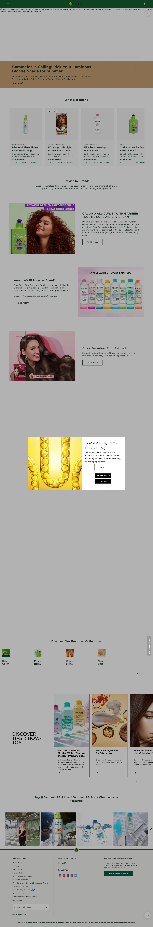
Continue (103, 481)
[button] (149, 645)
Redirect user (103, 475)
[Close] (123, 438)
